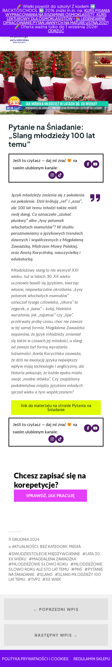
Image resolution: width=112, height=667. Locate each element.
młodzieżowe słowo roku (40, 563)
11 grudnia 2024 (23, 539)
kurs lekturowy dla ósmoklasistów (57, 16)
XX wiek (53, 579)
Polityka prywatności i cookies (35, 658)
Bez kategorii (53, 546)
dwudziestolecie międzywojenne (46, 553)
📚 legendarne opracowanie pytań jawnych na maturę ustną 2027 (55, 20)
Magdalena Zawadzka (54, 558)
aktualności (25, 546)
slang (46, 574)
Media (75, 546)
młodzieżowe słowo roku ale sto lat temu (55, 566)
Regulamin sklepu (91, 658)
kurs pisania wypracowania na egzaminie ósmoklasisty (57, 12)
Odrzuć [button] (56, 30)
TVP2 (35, 579)
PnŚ (78, 569)
